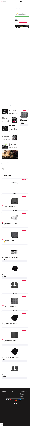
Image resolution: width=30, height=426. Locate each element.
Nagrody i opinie (21, 321)
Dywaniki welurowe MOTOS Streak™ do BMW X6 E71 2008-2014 (10, 282)
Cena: (20, 48)
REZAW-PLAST (21, 44)
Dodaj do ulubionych (26, 14)
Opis (1, 30)
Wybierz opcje (14, 118)
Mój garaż (12, 316)
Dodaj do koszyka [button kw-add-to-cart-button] (15, 135)
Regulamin (21, 318)
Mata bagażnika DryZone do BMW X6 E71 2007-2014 (9, 265)
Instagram (20, 1)
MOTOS (2, 247)
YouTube (21, 1)
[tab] (2, 30)
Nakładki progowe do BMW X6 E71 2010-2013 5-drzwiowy (9, 148)
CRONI (2, 147)
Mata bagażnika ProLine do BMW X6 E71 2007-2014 (9, 131)
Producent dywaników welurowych (23, 316)
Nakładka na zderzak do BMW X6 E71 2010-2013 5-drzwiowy (10, 182)
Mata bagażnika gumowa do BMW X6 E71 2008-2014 (23, 46)
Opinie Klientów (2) (9, 30)
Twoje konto (26, 1)
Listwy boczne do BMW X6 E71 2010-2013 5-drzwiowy (9, 114)
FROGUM (2, 130)
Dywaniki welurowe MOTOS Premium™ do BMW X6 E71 (9, 248)
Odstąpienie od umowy (22, 319)
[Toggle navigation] (28, 4)
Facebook (19, 1)
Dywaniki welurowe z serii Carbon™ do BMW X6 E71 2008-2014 (10, 199)
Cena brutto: (16, 19)
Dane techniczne (4, 30)
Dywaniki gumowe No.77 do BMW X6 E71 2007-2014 (9, 299)
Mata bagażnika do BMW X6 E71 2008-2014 (8, 165)
